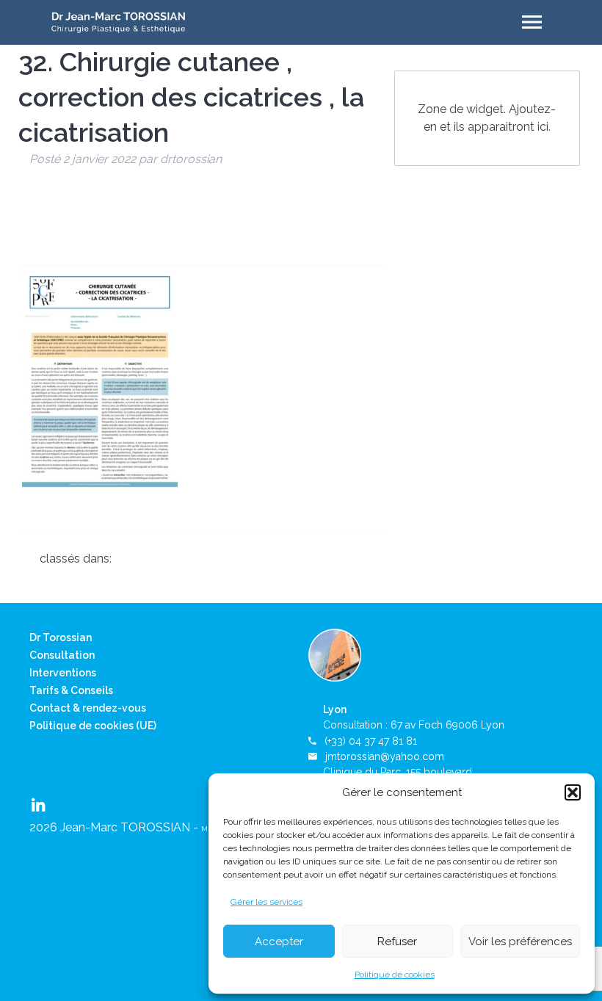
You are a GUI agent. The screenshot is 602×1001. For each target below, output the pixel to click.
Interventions (62, 673)
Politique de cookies (395, 974)
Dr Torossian (60, 637)
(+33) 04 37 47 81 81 (370, 741)
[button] (572, 792)
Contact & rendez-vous (87, 708)
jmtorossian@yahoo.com (384, 756)
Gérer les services (266, 902)
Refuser (397, 941)
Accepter (279, 941)
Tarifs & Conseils (71, 690)
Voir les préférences (520, 941)
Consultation (62, 655)
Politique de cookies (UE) (92, 725)
